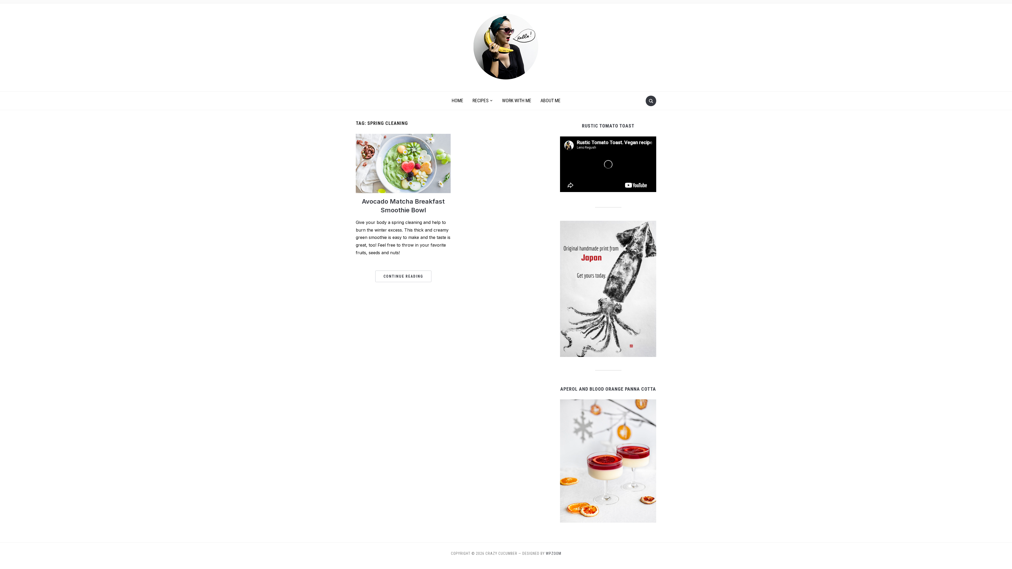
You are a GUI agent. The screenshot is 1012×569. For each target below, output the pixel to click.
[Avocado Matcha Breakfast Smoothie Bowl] (403, 162)
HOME (457, 100)
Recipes (481, 100)
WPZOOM (553, 553)
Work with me (516, 100)
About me (551, 100)
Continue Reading (403, 276)
